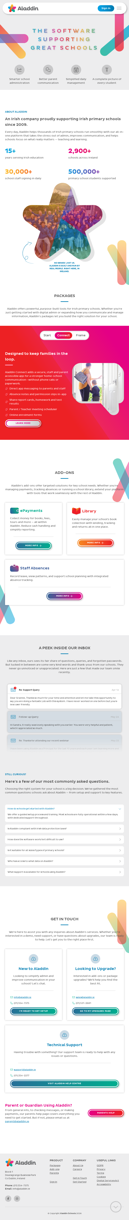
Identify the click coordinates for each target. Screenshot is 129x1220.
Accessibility (104, 1184)
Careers (77, 1169)
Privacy (101, 1169)
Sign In (105, 8)
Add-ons (54, 1169)
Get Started (79, 1182)
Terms (100, 1173)
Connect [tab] (63, 335)
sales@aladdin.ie (85, 997)
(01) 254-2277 (21, 1075)
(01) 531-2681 (83, 1003)
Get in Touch (80, 1178)
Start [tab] (47, 335)
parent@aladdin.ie (17, 1121)
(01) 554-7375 (21, 1003)
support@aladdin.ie (25, 1069)
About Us (78, 1165)
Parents (54, 1173)
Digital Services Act (108, 1180)
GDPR (100, 1165)
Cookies (101, 1177)
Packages (55, 1165)
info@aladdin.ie (22, 997)
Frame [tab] (81, 335)
